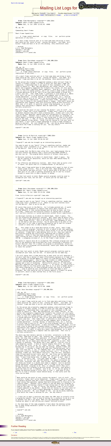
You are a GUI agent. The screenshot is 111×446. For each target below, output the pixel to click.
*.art (16, 432)
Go (78, 13)
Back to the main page (17, 3)
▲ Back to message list (70, 15)
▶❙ (60, 15)
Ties (75, 432)
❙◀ (41, 15)
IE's (45, 432)
